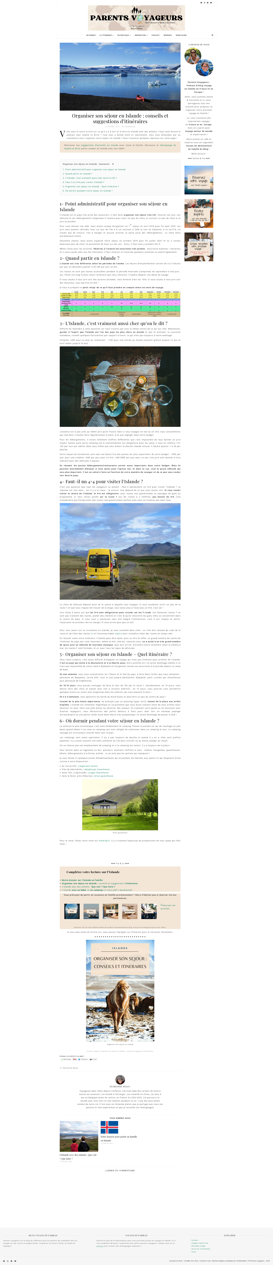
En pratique (123, 35)
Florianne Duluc (70, 1068)
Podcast (156, 35)
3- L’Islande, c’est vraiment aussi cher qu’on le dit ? (90, 178)
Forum (193, 1252)
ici (92, 633)
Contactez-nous (205, 1261)
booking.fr (104, 840)
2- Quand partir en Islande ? (77, 173)
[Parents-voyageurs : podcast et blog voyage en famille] (136, 18)
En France (91, 35)
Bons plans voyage (197, 1246)
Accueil (89, 1051)
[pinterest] (208, 3)
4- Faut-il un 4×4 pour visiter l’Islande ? (83, 182)
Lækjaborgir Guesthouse (97, 769)
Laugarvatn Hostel (88, 766)
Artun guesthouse (103, 776)
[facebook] (201, 3)
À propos (194, 1240)
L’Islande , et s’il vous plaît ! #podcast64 (97, 890)
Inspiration (140, 35)
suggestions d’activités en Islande (99, 145)
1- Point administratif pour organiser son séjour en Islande (94, 169)
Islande (96, 1051)
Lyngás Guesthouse (98, 772)
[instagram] (204, 3)
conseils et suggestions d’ (100, 883)
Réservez (168, 35)
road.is (118, 633)
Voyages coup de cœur (199, 1243)
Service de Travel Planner (200, 1249)
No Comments (128, 126)
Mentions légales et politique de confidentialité (229, 1261)
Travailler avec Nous (191, 1261)
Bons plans (181, 35)
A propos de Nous (176, 1261)
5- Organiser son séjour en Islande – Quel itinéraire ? (91, 186)
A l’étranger (106, 35)
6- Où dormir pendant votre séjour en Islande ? (88, 190)
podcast (100, 1246)
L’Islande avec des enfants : (88, 886)
